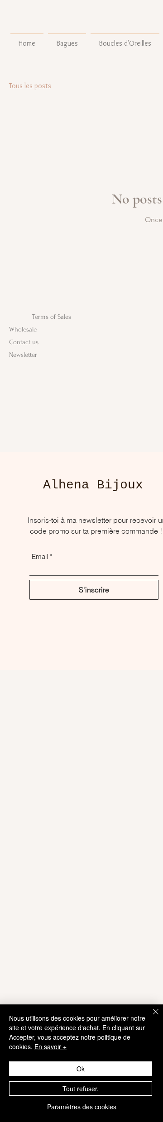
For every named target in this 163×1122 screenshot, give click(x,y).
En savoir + (50, 1046)
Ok (81, 1068)
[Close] (150, 1017)
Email (40, 556)
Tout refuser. (80, 1088)
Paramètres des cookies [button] (81, 1106)
